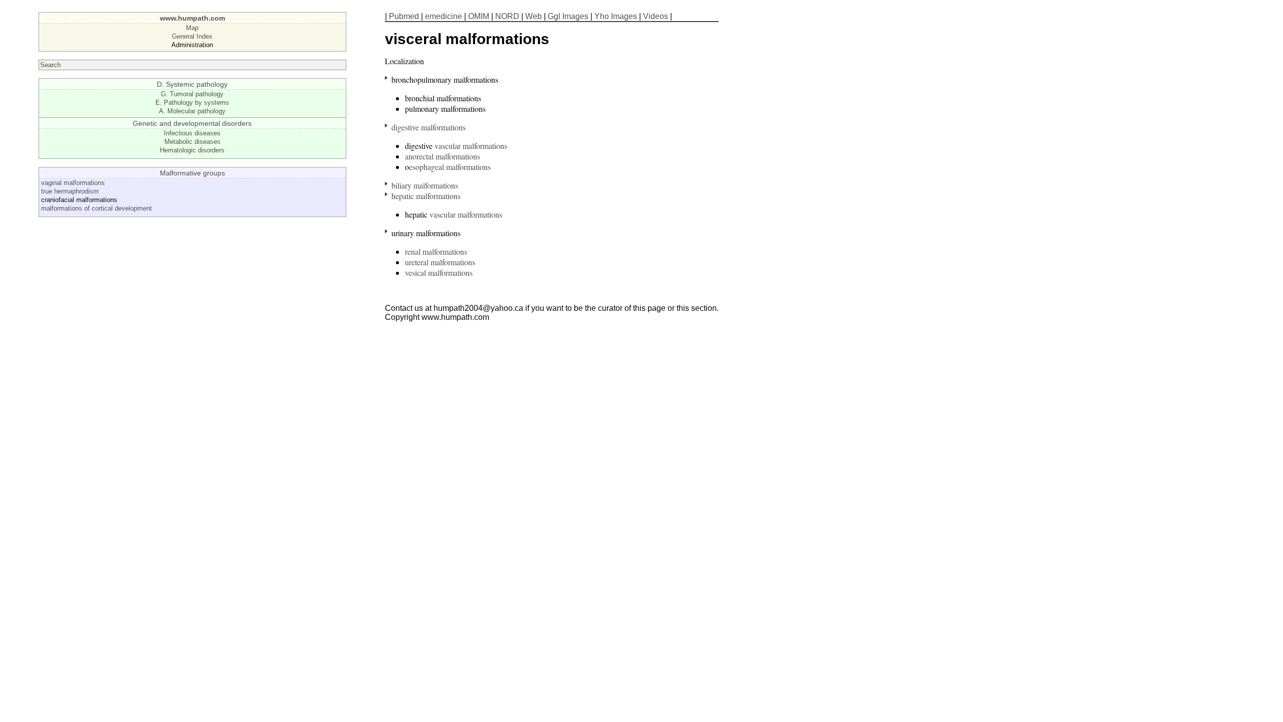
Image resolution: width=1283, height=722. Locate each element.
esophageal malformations (450, 166)
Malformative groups (192, 173)
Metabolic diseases (192, 141)
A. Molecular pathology (192, 111)
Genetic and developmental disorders (192, 123)
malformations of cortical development (96, 208)
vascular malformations (471, 145)
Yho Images (615, 16)
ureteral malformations (440, 262)
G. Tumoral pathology (192, 94)
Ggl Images (568, 16)
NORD (507, 16)
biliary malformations (424, 185)
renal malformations (436, 251)
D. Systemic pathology (192, 84)
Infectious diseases (192, 133)
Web (533, 16)
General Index (192, 36)
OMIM (478, 16)
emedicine (443, 16)
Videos (655, 16)
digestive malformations (428, 127)
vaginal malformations (73, 183)
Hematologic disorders (192, 150)
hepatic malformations (426, 196)
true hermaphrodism (70, 191)
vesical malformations (439, 272)
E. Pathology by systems (192, 102)
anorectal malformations (442, 156)
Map (192, 28)
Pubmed (404, 16)
